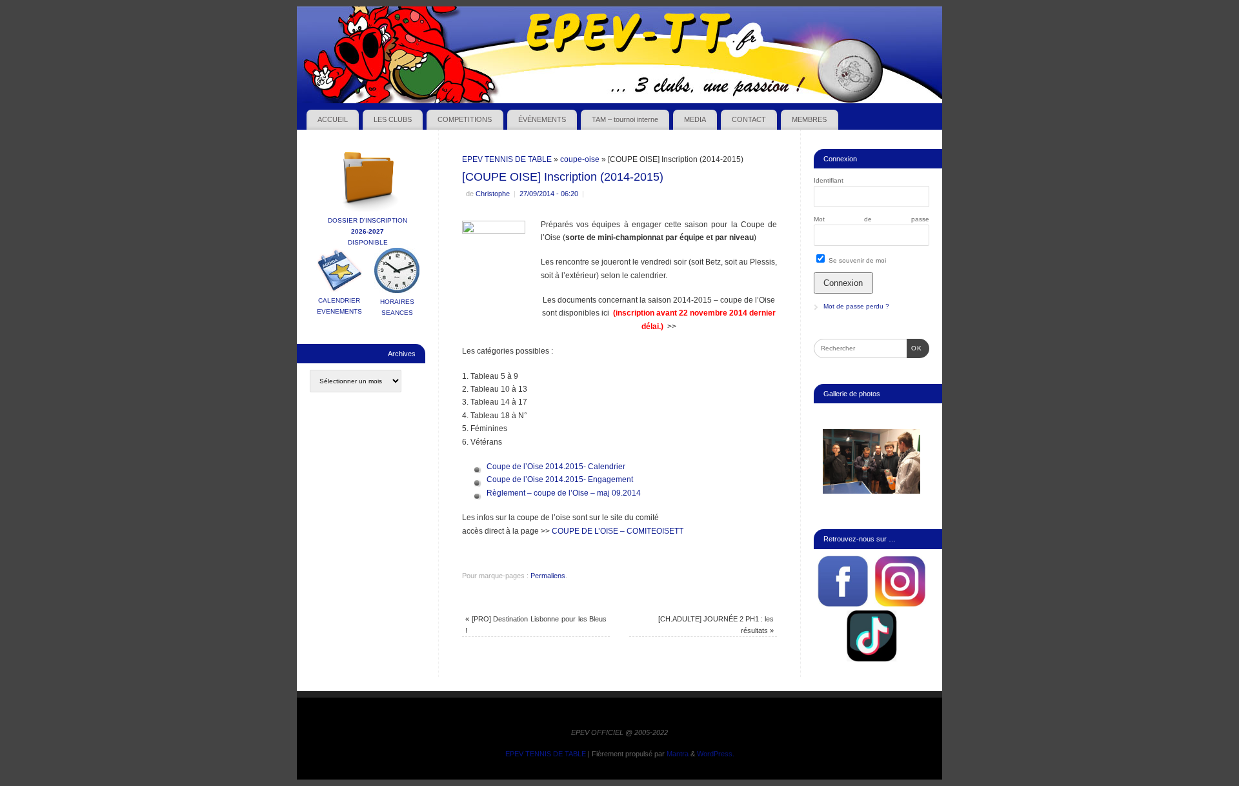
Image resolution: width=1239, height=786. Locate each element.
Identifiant (828, 180)
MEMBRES (809, 119)
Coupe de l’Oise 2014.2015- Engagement (560, 479)
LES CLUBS (393, 119)
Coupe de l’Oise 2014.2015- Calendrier (556, 466)
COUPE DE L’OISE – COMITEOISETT (617, 531)
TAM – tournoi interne (625, 119)
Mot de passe (871, 219)
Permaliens (547, 575)
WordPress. (715, 754)
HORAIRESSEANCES (397, 307)
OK (914, 348)
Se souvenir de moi (856, 260)
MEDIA (695, 119)
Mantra (678, 754)
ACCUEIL (332, 119)
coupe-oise (579, 159)
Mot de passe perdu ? (856, 306)
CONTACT (749, 119)
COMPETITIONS (465, 119)
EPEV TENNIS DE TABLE (507, 159)
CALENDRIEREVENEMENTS (339, 306)
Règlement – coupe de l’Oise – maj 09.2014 (564, 493)
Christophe (493, 193)
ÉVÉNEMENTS (542, 119)
